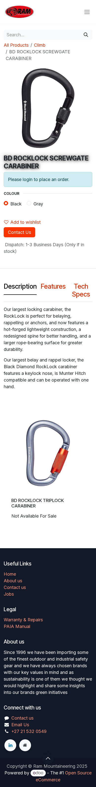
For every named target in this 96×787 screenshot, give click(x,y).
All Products (16, 45)
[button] (48, 758)
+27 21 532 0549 (29, 731)
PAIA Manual (17, 626)
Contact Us (19, 232)
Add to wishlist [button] (25, 222)
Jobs (9, 594)
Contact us (15, 587)
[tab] (20, 288)
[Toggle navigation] (87, 12)
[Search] (86, 35)
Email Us (20, 724)
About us (13, 580)
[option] (48, 467)
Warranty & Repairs (23, 619)
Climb (40, 45)
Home (10, 574)
